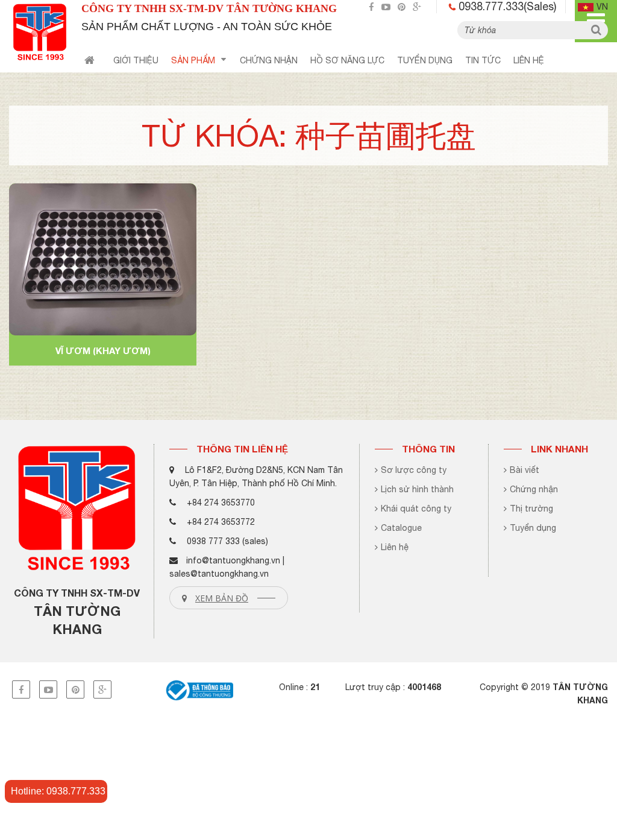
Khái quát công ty (416, 508)
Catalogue (401, 528)
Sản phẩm (193, 60)
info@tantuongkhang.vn (233, 560)
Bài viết (524, 470)
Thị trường (531, 508)
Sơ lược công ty (413, 470)
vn (602, 6)
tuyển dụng (425, 60)
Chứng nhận (534, 489)
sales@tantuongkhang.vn (219, 573)
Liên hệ (528, 60)
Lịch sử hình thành (417, 489)
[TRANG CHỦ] (89, 62)
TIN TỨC (483, 60)
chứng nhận (269, 60)
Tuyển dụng (533, 528)
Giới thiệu (135, 60)
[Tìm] (596, 30)
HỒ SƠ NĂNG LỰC (347, 60)
